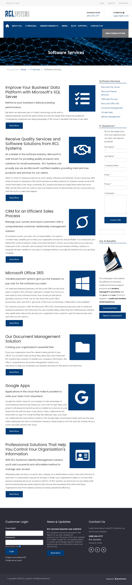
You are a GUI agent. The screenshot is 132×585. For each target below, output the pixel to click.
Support (111, 3)
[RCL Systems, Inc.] (17, 13)
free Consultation (115, 33)
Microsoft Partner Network (109, 93)
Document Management (112, 108)
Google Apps (107, 112)
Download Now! (110, 308)
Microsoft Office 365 (110, 103)
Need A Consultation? (112, 315)
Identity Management (110, 117)
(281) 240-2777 (93, 16)
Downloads (124, 3)
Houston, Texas (12, 3)
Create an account (13, 560)
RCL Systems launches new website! (64, 529)
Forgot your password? (15, 557)
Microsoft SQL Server (110, 87)
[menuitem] (7, 25)
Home (23, 70)
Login (102, 3)
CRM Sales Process (109, 99)
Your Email (10, 528)
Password (10, 537)
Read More (55, 553)
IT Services (35, 70)
